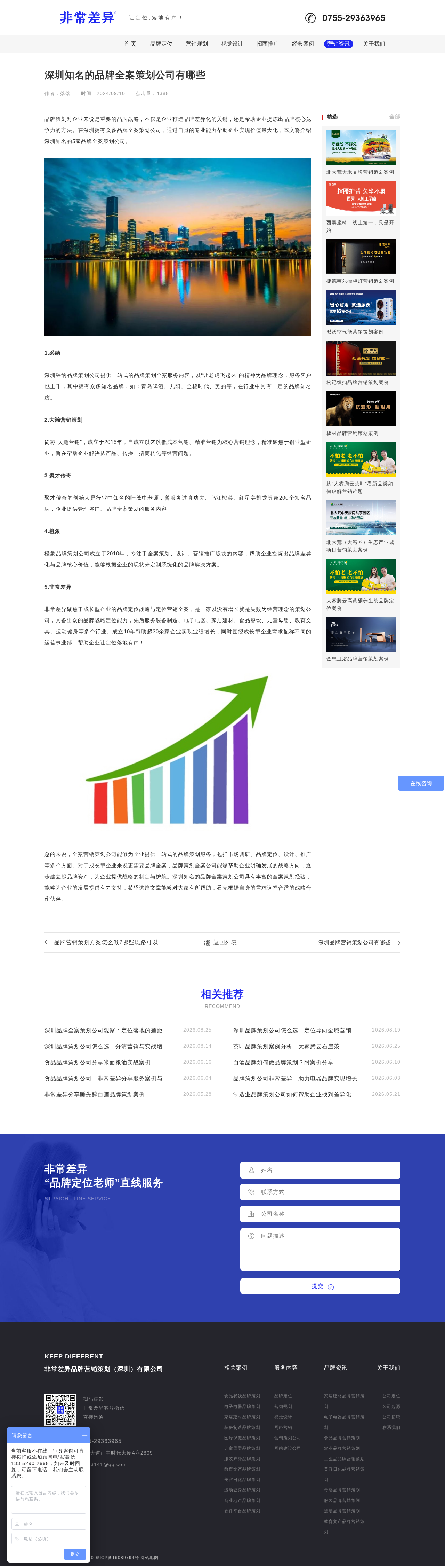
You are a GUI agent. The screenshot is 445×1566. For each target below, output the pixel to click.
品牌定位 (161, 44)
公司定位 (391, 1396)
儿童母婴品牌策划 (242, 1448)
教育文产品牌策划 (242, 1469)
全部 (394, 116)
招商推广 (268, 44)
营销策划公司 (287, 1437)
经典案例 (303, 44)
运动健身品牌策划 (242, 1490)
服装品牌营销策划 (342, 1500)
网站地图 (149, 1557)
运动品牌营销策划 (342, 1511)
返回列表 (225, 942)
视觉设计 (232, 44)
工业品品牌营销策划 (344, 1458)
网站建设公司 (287, 1448)
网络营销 (283, 1427)
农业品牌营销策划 (342, 1448)
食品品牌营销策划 (342, 1437)
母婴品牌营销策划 (342, 1490)
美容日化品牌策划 (242, 1479)
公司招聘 (391, 1417)
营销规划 (197, 44)
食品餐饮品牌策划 (242, 1396)
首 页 (130, 44)
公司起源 (391, 1406)
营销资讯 (338, 44)
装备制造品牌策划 (242, 1427)
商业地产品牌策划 (242, 1500)
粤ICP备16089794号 (116, 1557)
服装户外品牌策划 (242, 1458)
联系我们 (391, 1427)
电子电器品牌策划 (242, 1406)
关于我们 (374, 44)
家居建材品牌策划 (242, 1417)
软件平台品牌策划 (242, 1511)
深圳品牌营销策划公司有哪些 (354, 942)
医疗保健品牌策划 (242, 1437)
